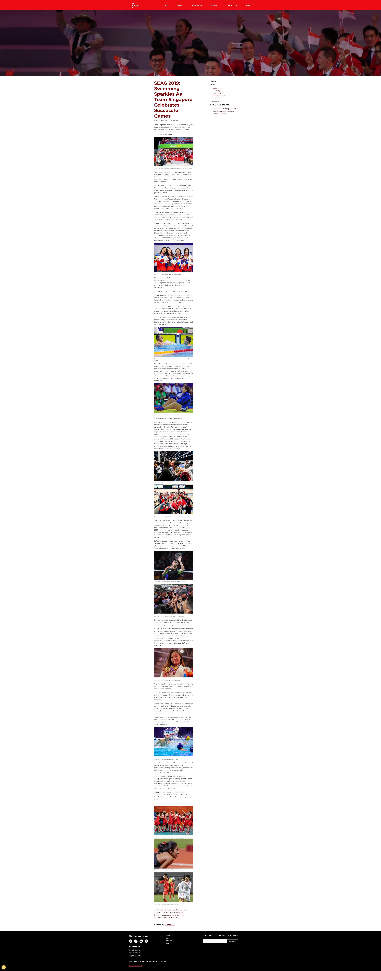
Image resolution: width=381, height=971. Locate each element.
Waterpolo (173, 918)
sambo (165, 918)
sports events (170, 915)
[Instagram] (136, 941)
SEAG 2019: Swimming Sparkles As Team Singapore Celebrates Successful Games (225, 111)
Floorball (179, 910)
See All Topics (214, 102)
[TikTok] (146, 941)
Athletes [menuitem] (169, 941)
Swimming (158, 915)
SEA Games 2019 (220, 95)
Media (247, 5)
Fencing (179, 912)
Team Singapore (167, 910)
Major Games (197, 5)
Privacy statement (135, 966)
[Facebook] (130, 941)
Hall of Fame (232, 5)
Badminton (170, 912)
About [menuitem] (168, 938)
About (179, 5)
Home (166, 5)
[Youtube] (141, 941)
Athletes (214, 5)
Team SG (175, 120)
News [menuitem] (167, 943)
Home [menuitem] (168, 936)
